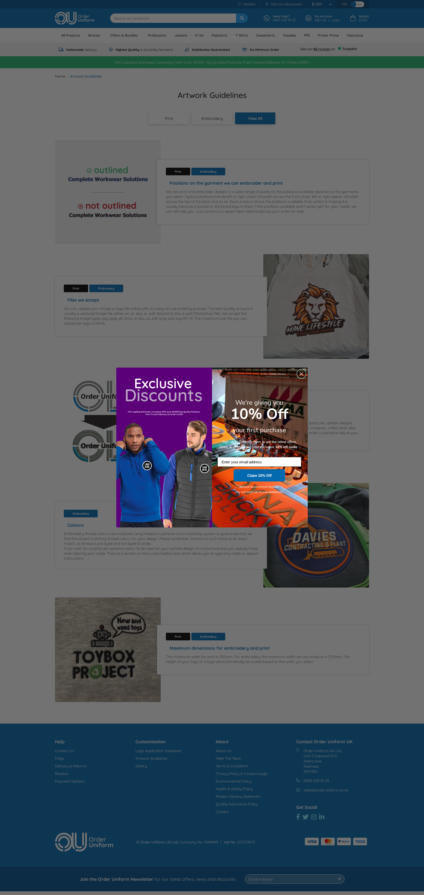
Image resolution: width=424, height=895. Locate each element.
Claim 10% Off (259, 475)
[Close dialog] (301, 374)
